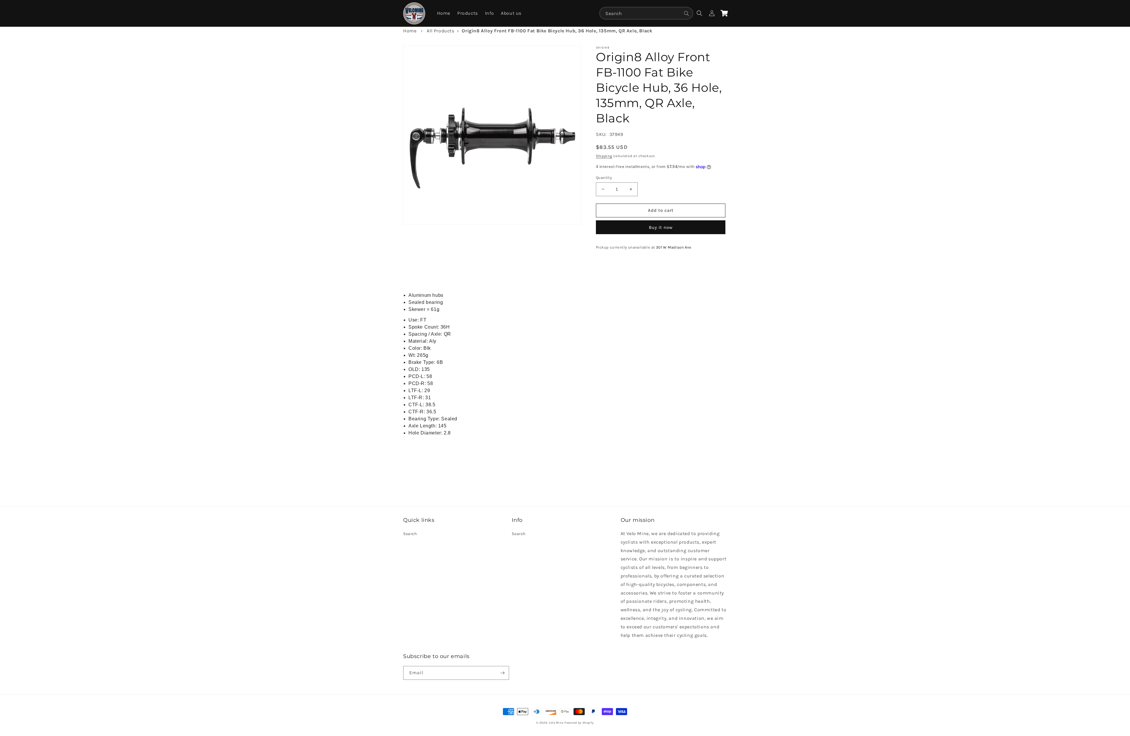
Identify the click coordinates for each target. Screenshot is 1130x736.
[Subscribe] (502, 673)
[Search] (686, 13)
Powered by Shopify (579, 723)
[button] (699, 13)
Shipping (604, 156)
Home (409, 31)
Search (410, 533)
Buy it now (661, 227)
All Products (440, 31)
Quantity (604, 177)
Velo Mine (556, 723)
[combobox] (646, 13)
